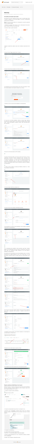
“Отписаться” (9, 435)
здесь (12, 23)
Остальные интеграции (15, 7)
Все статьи (3, 7)
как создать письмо (21, 432)
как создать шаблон (14, 432)
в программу (13, 410)
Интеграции (8, 7)
